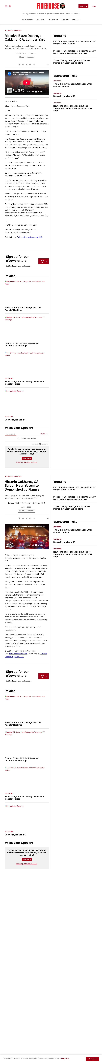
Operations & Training (13, 30)
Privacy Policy (64, 1058)
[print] (48, 65)
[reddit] (30, 65)
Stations (65, 19)
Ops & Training (27, 19)
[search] (10, 6)
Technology (53, 19)
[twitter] (27, 65)
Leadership (40, 19)
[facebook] (20, 65)
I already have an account (26, 462)
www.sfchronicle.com (18, 654)
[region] (27, 439)
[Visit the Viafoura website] (43, 444)
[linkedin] (23, 65)
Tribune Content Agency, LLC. (30, 237)
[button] (6, 6)
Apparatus (76, 19)
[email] (34, 65)
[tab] (10, 434)
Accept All (92, 1059)
